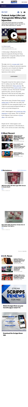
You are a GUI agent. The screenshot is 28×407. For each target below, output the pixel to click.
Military (5, 12)
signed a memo (18, 87)
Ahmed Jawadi (6, 46)
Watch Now (24, 2)
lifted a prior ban (17, 86)
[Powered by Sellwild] (24, 251)
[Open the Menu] (2, 2)
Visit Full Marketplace (21, 170)
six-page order (15, 64)
